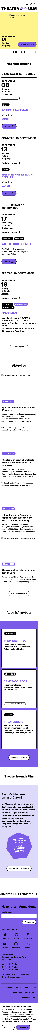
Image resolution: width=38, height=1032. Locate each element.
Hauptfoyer (6, 158)
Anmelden (29, 922)
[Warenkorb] (27, 4)
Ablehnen (8, 1027)
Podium (4, 294)
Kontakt (9, 987)
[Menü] (2, 4)
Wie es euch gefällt (16, 243)
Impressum (17, 992)
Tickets (9, 126)
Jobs (26, 987)
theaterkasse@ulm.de (11, 977)
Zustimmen (23, 1027)
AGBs (18, 987)
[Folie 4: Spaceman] (22, 52)
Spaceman (9, 313)
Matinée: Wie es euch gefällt (17, 176)
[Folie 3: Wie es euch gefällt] (19, 52)
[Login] (31, 4)
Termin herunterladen (11, 98)
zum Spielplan (19, 347)
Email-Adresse (7, 912)
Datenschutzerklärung (22, 1021)
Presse (34, 987)
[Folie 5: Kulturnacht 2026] (25, 52)
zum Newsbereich (19, 594)
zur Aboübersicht (19, 758)
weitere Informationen (19, 868)
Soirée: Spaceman (14, 110)
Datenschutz (31, 992)
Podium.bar (6, 94)
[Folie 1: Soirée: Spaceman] (13, 52)
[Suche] (35, 4)
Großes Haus (7, 228)
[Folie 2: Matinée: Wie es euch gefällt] (16, 52)
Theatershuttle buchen (14, 704)
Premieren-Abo (15, 640)
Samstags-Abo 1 (15, 681)
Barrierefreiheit (29, 997)
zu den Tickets (27, 44)
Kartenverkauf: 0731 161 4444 (15, 974)
